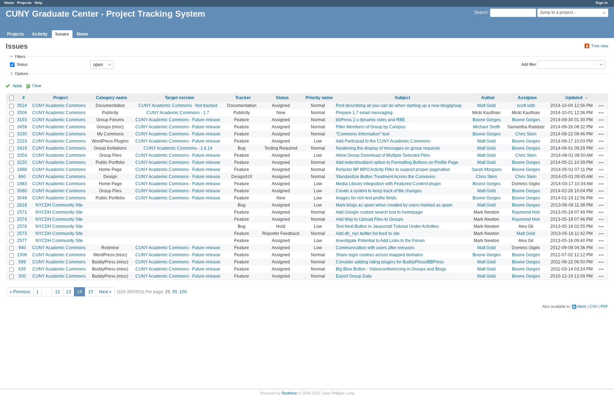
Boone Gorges (487, 119)
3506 (22, 112)
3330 (22, 134)
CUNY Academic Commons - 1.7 (177, 112)
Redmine (289, 393)
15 (90, 291)
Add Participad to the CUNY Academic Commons (383, 141)
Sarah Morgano (487, 169)
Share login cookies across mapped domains (379, 254)
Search (481, 12)
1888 (22, 169)
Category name (111, 97)
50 (174, 291)
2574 (22, 219)
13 (68, 291)
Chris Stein (526, 134)
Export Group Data (354, 276)
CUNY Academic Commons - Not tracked (178, 105)
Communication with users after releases (375, 247)
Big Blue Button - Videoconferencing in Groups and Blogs (391, 269)
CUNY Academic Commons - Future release (177, 119)
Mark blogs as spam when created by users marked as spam (394, 205)
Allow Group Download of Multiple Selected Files (383, 155)
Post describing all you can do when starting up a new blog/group (399, 105)
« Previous (20, 291)
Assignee (527, 97)
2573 (22, 233)
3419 (22, 148)
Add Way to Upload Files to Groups (369, 219)
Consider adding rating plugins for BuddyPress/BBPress (390, 261)
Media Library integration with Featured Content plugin (388, 183)
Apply (17, 86)
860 (22, 176)
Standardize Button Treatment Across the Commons (385, 176)
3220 (22, 162)
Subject (402, 97)
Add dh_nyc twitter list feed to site (368, 233)
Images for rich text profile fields (366, 197)
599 (22, 261)
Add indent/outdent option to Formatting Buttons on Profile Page (397, 162)
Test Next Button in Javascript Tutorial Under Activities (387, 226)
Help (38, 3)
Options (21, 73)
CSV (593, 306)
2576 (22, 226)
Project (60, 97)
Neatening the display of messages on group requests (388, 148)
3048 (22, 197)
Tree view (599, 46)
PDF (604, 306)
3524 (22, 105)
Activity (40, 34)
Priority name (319, 97)
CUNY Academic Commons (59, 105)
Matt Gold (486, 105)
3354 (22, 155)
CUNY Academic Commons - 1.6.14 (178, 148)
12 (57, 291)
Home (9, 3)
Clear (37, 86)
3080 (22, 190)
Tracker (243, 97)
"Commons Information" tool (362, 134)
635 (22, 269)
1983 (22, 183)
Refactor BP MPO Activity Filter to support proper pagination (393, 169)
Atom (581, 306)
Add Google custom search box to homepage (379, 212)
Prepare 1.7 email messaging (364, 112)
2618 (22, 205)
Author (488, 97)
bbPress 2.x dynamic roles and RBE (370, 119)
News (82, 34)
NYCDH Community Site (59, 205)
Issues (62, 34)
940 (22, 247)
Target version (179, 97)
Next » (105, 291)
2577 (22, 240)
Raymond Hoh (526, 212)
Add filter (528, 64)
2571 (22, 212)
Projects (24, 3)
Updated (573, 97)
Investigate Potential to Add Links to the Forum (380, 240)
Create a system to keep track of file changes (379, 190)
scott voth (526, 105)
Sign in (602, 3)
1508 (22, 254)
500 (22, 276)
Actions (601, 105)
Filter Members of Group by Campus (370, 126)
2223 (22, 141)
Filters (20, 56)
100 (183, 291)
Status (22, 64)
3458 (22, 126)
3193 (22, 119)
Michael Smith (486, 126)
